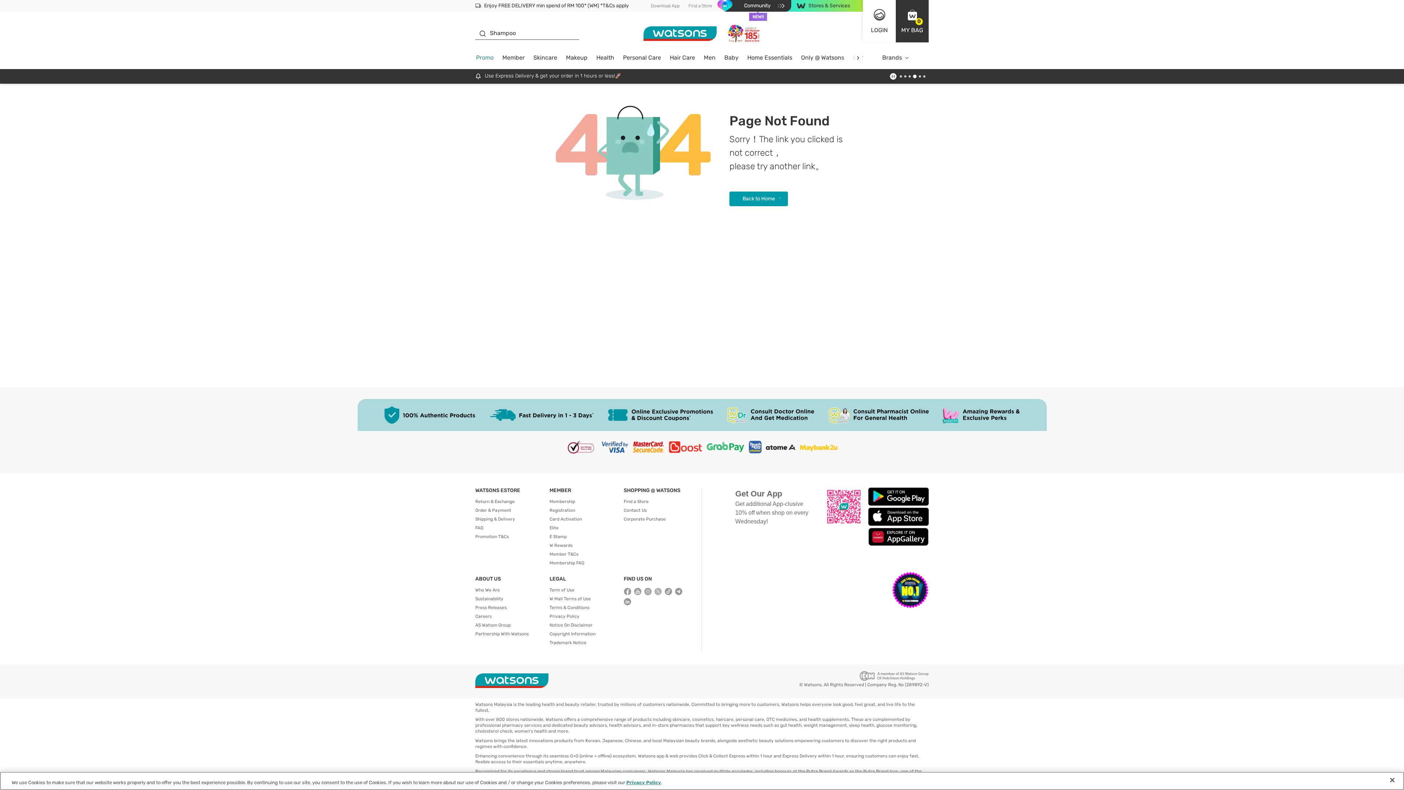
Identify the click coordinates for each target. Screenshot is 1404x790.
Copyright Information (573, 633)
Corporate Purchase (645, 519)
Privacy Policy (565, 616)
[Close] (1392, 780)
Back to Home (759, 199)
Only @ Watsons (822, 57)
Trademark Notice (568, 642)
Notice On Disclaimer (571, 625)
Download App (665, 5)
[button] (912, 21)
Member (513, 57)
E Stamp (558, 536)
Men (710, 57)
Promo (485, 57)
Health (605, 57)
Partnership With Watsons (502, 633)
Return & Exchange (495, 501)
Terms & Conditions (569, 607)
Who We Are (487, 590)
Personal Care (642, 57)
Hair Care (682, 57)
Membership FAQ (567, 563)
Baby (731, 57)
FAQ (479, 527)
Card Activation (566, 519)
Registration (562, 510)
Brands (892, 57)
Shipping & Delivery (495, 519)
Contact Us (635, 510)
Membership (562, 501)
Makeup (577, 57)
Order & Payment (493, 510)
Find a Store (700, 5)
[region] (702, 781)
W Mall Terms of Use (570, 598)
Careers (483, 616)
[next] (858, 58)
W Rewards (561, 545)
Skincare (545, 57)
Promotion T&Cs (492, 536)
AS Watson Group (493, 625)
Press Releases (491, 607)
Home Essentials (769, 57)
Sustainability (489, 598)
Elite (554, 527)
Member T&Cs (564, 554)
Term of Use (562, 590)
